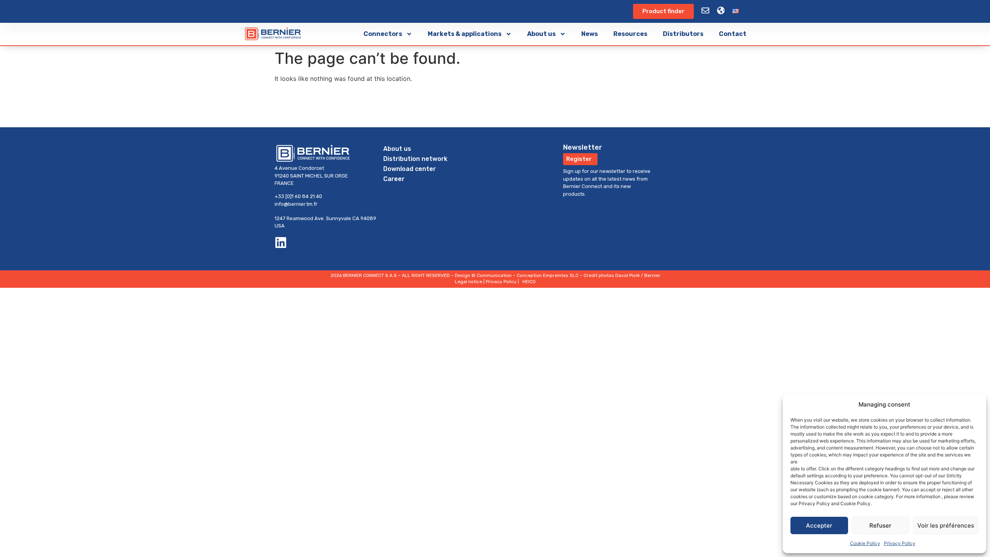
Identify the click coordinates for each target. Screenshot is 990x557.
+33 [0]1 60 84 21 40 (298, 196)
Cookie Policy (865, 543)
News (589, 34)
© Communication (491, 275)
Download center (409, 169)
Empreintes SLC (561, 275)
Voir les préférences (945, 525)
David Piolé (627, 275)
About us (541, 34)
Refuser (880, 525)
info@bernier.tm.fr (296, 204)
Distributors (683, 34)
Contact (732, 34)
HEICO (529, 281)
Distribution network (415, 158)
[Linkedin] (281, 242)
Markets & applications (465, 34)
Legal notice (468, 281)
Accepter (819, 525)
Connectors (383, 34)
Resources (630, 34)
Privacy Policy (899, 543)
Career (394, 179)
